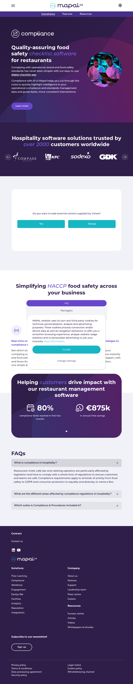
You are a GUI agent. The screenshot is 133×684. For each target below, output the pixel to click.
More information (54, 341)
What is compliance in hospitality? (35, 463)
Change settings (66, 360)
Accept (67, 349)
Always (92, 224)
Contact (16, 533)
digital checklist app (23, 75)
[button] (8, 157)
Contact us (17, 541)
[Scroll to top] (126, 677)
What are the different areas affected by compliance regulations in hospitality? (63, 494)
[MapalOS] (66, 5)
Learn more (22, 106)
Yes (41, 224)
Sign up (22, 647)
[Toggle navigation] (13, 5)
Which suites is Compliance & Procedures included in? (47, 505)
